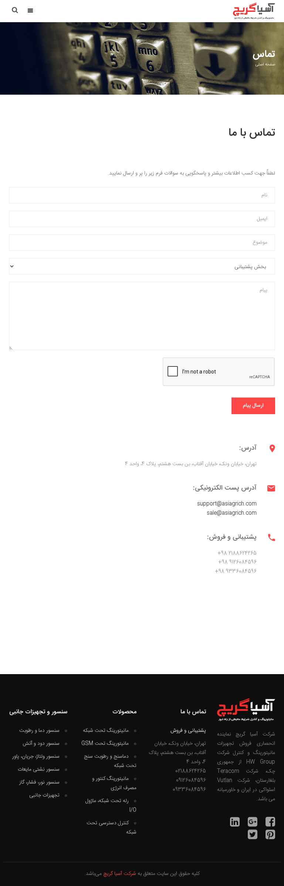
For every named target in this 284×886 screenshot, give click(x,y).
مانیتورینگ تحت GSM (105, 743)
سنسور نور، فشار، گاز (39, 782)
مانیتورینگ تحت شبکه (106, 730)
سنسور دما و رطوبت (39, 730)
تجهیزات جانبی (44, 795)
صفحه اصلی (265, 64)
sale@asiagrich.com (232, 513)
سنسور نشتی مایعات (39, 769)
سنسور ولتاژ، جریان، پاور (36, 756)
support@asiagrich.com (227, 504)
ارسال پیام (253, 405)
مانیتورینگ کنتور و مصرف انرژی (114, 783)
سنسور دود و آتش (41, 743)
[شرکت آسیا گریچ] (254, 11)
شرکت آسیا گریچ (119, 873)
